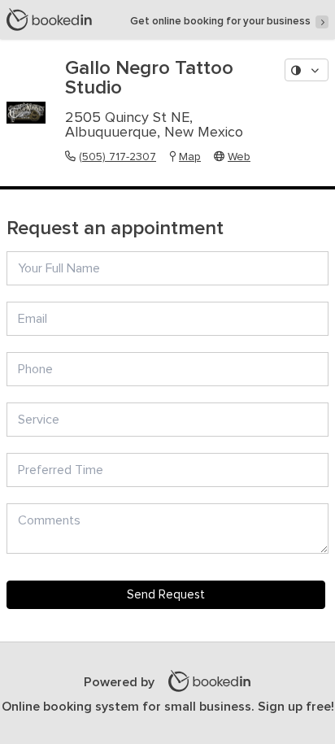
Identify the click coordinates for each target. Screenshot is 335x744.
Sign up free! (296, 706)
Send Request (166, 595)
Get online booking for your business (220, 21)
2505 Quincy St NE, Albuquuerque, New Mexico (154, 125)
